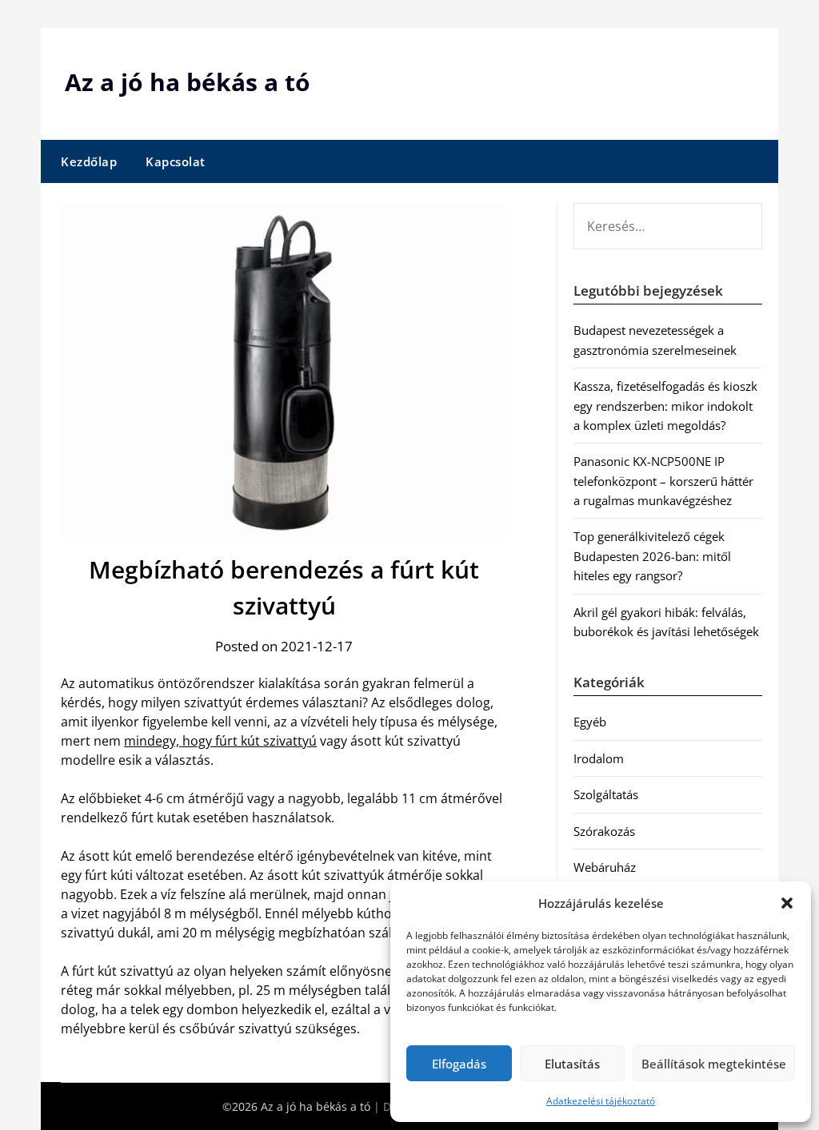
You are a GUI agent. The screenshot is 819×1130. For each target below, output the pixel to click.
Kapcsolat (176, 161)
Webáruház (604, 867)
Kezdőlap (89, 161)
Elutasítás (572, 1064)
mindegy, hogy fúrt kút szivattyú (220, 741)
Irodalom (598, 758)
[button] (787, 903)
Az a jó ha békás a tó (187, 82)
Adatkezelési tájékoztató (600, 1101)
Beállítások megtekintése (713, 1064)
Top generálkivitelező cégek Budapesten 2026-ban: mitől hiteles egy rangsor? (652, 555)
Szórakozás (604, 831)
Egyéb (589, 722)
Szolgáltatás (605, 794)
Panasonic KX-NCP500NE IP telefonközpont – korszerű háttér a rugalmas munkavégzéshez (663, 480)
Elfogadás (459, 1064)
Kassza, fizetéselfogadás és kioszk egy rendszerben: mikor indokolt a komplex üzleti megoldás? (665, 405)
